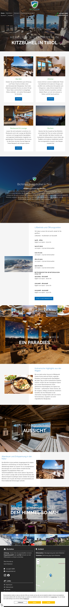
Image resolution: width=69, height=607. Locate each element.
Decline (34, 602)
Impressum (9, 584)
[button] (18, 98)
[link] (9, 13)
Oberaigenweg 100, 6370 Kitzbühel (54, 553)
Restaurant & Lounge (27, 13)
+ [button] (38, 560)
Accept (48, 602)
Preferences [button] (26, 598)
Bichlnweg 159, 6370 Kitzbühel (51, 555)
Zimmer (16, 13)
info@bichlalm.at (62, 15)
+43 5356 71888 (63, 13)
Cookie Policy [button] (54, 597)
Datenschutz (9, 587)
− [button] (38, 563)
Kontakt (10, 15)
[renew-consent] (2, 605)
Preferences (20, 602)
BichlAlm (8, 13)
